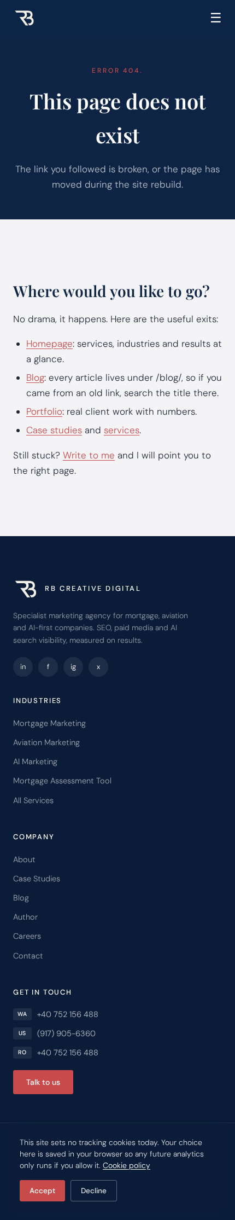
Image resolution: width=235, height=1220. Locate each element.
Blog (35, 377)
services (121, 430)
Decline (94, 1190)
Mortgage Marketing (49, 723)
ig (73, 666)
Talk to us (43, 1082)
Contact (28, 956)
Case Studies (36, 879)
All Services (33, 800)
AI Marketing (35, 761)
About (24, 859)
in (23, 666)
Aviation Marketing (46, 742)
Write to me (89, 455)
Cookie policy (126, 1165)
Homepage (49, 344)
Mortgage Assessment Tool (62, 781)
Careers (27, 936)
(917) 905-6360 (66, 1033)
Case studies (54, 430)
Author (25, 917)
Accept (42, 1190)
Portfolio (44, 411)
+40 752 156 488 (67, 1014)
